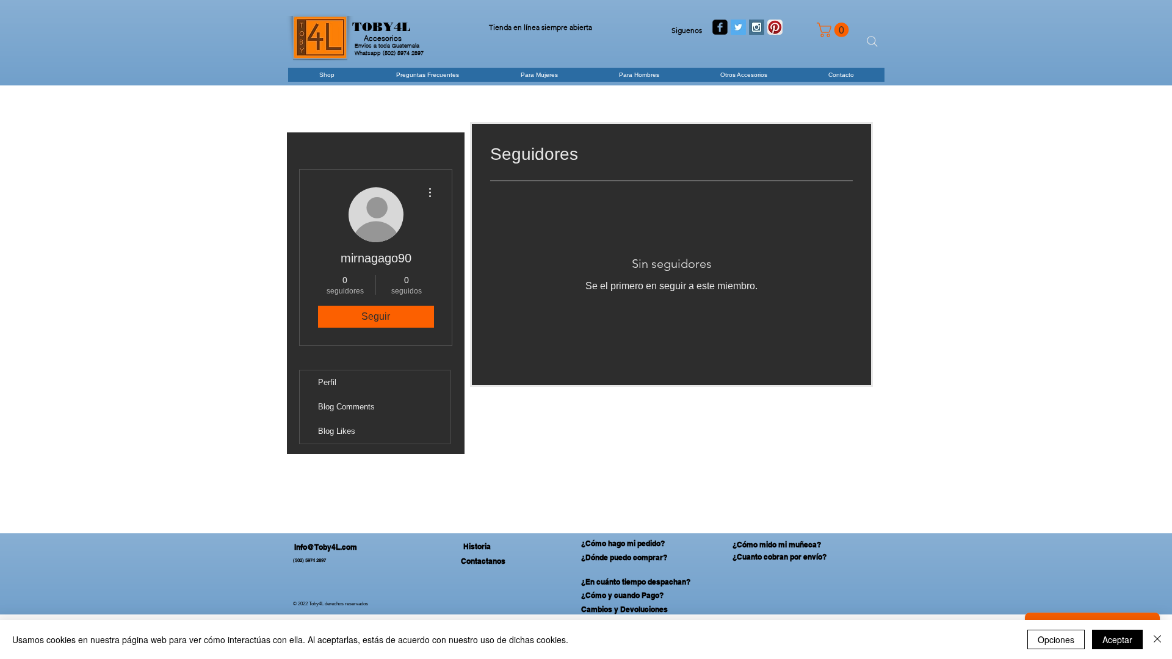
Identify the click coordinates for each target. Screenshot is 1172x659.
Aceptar (1117, 639)
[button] (834, 30)
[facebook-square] (720, 27)
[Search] (872, 41)
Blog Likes (336, 431)
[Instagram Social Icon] (756, 27)
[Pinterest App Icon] (775, 27)
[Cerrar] (1157, 639)
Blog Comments (346, 406)
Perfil (327, 382)
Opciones (1056, 639)
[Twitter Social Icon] (738, 27)
